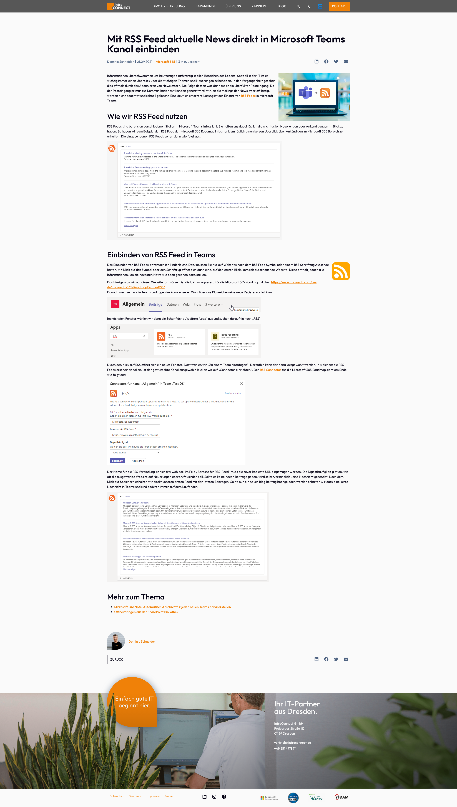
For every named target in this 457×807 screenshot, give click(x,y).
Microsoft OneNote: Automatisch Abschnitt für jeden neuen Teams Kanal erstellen (172, 607)
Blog (282, 6)
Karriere (259, 6)
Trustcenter (135, 796)
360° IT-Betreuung (169, 6)
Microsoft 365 (165, 62)
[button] (316, 61)
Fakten (169, 796)
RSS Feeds (248, 96)
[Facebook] (224, 796)
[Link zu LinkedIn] (204, 796)
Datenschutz (117, 796)
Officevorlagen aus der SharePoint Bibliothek (146, 612)
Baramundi (205, 6)
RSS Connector (270, 370)
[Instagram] (214, 796)
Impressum (153, 796)
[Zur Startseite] (118, 6)
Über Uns (233, 6)
